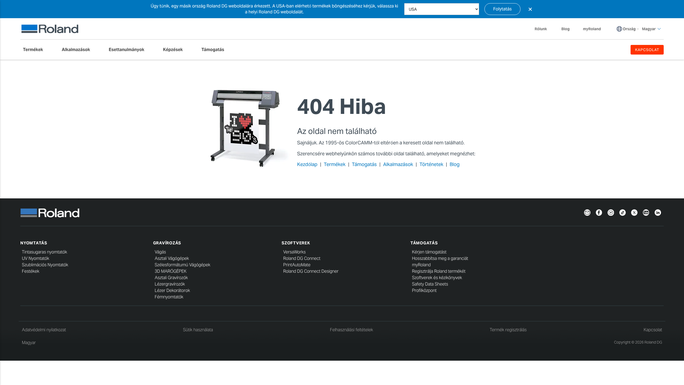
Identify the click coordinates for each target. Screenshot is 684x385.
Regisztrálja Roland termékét (438, 271)
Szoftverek (296, 242)
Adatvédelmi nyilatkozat (44, 330)
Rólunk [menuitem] (541, 28)
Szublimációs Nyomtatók (45, 265)
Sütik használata (198, 330)
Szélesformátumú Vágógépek (182, 265)
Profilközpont (424, 290)
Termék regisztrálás (508, 330)
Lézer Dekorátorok (172, 290)
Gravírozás (167, 242)
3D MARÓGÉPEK (170, 271)
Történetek (431, 164)
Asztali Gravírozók (171, 277)
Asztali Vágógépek (172, 258)
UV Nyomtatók (35, 258)
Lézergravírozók (170, 284)
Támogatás (364, 164)
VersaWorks (294, 252)
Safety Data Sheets (430, 284)
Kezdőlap (307, 164)
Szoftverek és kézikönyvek (437, 277)
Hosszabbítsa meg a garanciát (440, 258)
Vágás (160, 252)
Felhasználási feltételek (351, 330)
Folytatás (502, 9)
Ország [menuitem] (629, 28)
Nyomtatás (33, 242)
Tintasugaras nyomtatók (44, 252)
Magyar (29, 342)
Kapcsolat (653, 330)
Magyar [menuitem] (649, 28)
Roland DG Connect (301, 258)
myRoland (421, 265)
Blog (455, 164)
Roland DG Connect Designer (311, 271)
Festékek (30, 271)
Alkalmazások (398, 164)
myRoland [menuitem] (592, 28)
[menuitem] (35, 49)
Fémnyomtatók (169, 297)
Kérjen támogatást (429, 252)
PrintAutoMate (296, 265)
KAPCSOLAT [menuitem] (647, 49)
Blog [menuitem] (565, 28)
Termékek (334, 164)
